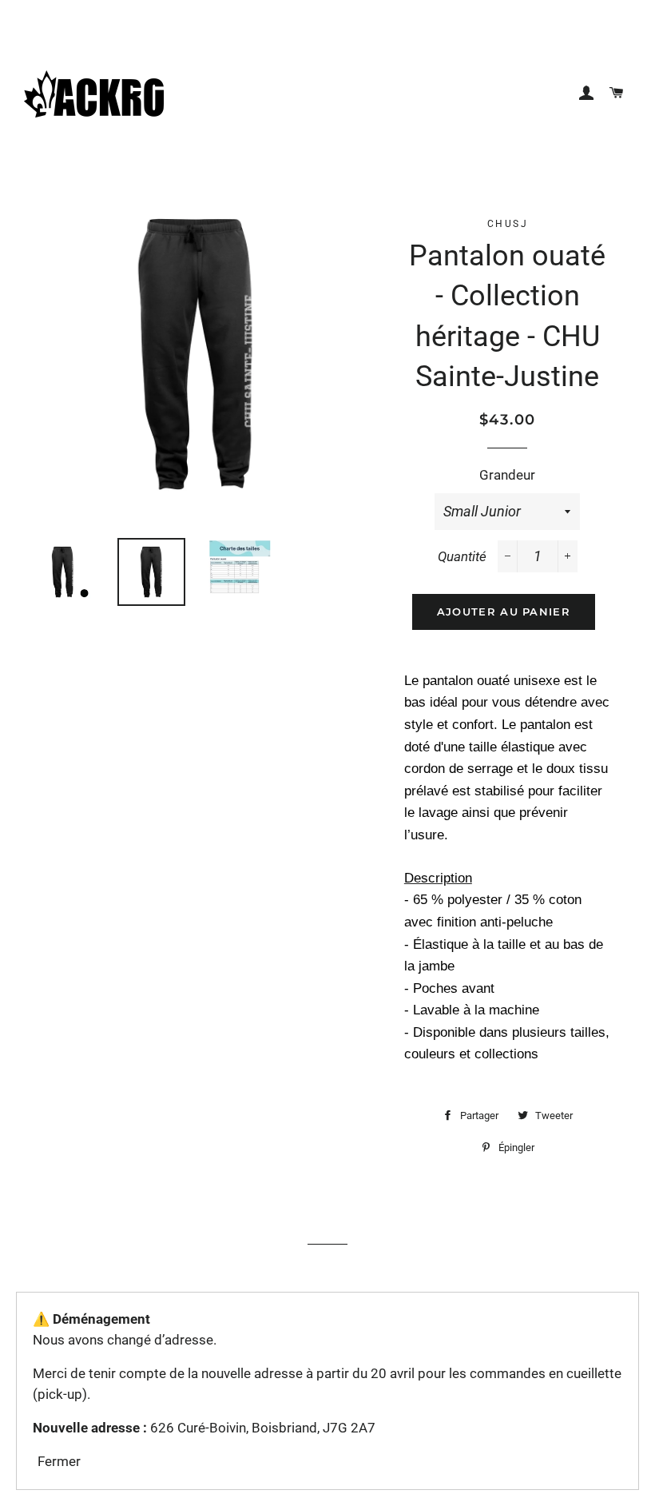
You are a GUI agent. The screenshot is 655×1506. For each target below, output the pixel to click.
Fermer (59, 1461)
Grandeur (507, 475)
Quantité (462, 556)
